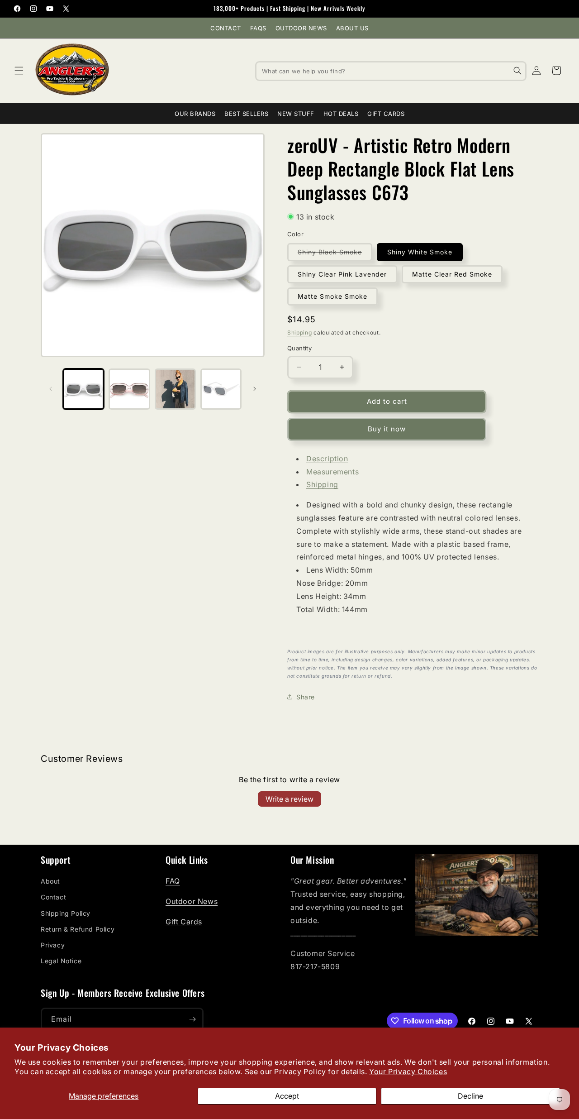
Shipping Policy (65, 913)
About (50, 881)
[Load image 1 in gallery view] (83, 389)
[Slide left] (51, 389)
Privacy (53, 945)
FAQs (258, 28)
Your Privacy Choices (408, 1071)
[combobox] (390, 70)
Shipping (299, 332)
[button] (19, 71)
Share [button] (305, 697)
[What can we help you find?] (517, 71)
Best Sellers (246, 113)
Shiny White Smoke (419, 252)
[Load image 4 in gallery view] (221, 389)
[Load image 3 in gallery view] (175, 389)
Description (327, 458)
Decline (470, 1095)
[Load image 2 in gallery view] (129, 389)
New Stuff (295, 113)
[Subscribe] (192, 1019)
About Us (352, 28)
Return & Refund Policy (77, 929)
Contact (225, 28)
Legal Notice (61, 961)
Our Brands (195, 113)
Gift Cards (385, 113)
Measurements (332, 471)
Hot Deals (341, 113)
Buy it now (387, 429)
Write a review (289, 798)
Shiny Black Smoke (335, 254)
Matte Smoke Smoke (332, 296)
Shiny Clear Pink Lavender (342, 274)
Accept (287, 1095)
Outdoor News (301, 28)
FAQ (173, 880)
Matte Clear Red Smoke (452, 274)
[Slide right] (255, 389)
